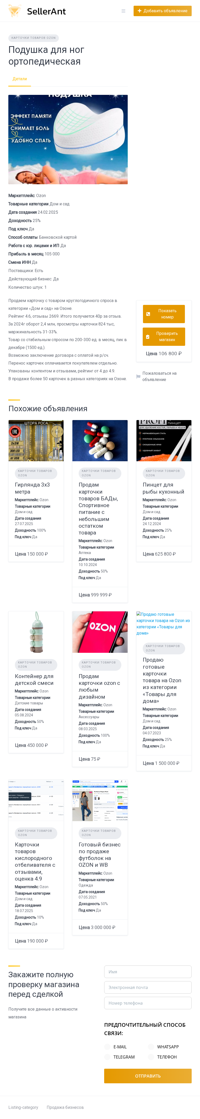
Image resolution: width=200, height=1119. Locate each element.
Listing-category (23, 1107)
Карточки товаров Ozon (33, 38)
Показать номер (167, 313)
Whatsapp (168, 1047)
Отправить (148, 1076)
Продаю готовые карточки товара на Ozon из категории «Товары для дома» (162, 680)
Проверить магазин (167, 336)
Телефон (167, 1057)
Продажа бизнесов (65, 1107)
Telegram (124, 1057)
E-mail (120, 1047)
